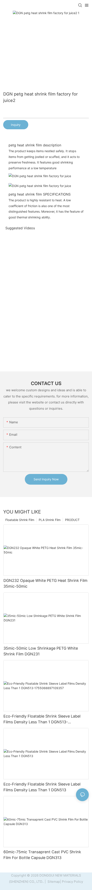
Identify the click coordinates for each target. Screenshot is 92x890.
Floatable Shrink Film (19, 520)
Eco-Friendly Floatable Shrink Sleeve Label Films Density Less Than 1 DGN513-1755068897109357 (41, 719)
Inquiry (16, 125)
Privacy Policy (72, 882)
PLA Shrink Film (50, 520)
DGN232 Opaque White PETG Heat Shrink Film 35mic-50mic (45, 583)
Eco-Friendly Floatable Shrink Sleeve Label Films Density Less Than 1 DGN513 (41, 787)
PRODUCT (72, 520)
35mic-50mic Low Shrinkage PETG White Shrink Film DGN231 (40, 651)
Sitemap (53, 882)
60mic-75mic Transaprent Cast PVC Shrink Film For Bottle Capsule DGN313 (42, 855)
